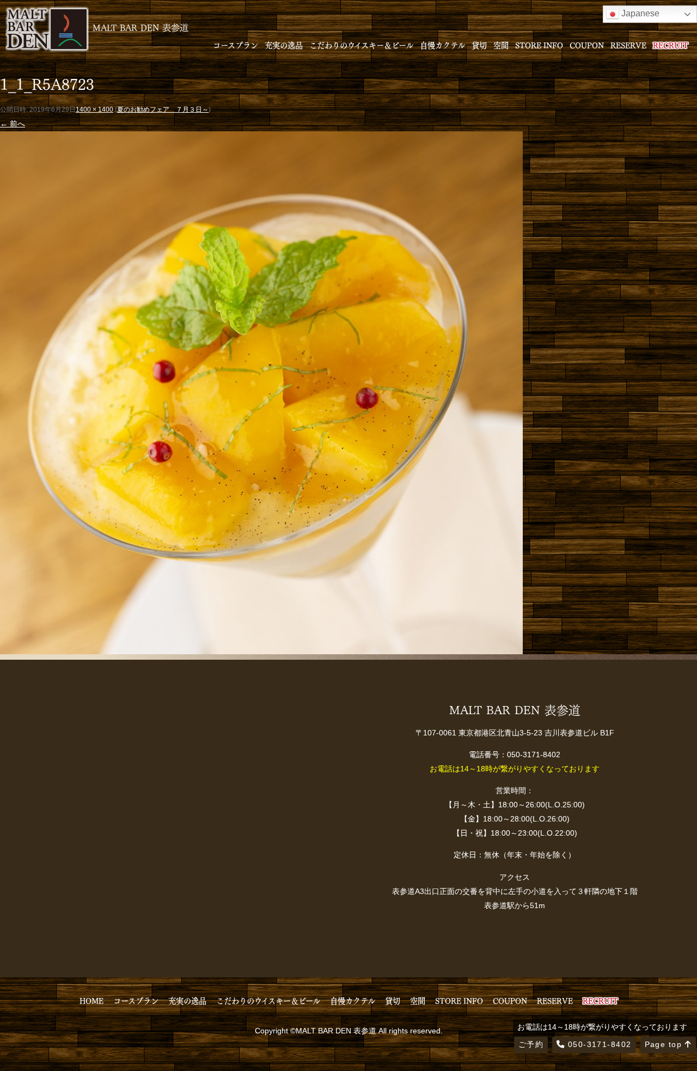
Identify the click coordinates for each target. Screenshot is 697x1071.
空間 (501, 45)
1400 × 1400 (94, 109)
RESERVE (628, 45)
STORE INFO (539, 45)
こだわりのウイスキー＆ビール (361, 45)
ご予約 (530, 1044)
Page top (665, 1044)
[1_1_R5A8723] (261, 646)
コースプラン (235, 45)
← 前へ (12, 123)
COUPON (587, 45)
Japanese (639, 13)
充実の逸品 (284, 45)
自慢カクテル (442, 45)
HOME (91, 1000)
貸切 (479, 45)
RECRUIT (670, 45)
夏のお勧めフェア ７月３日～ (163, 109)
